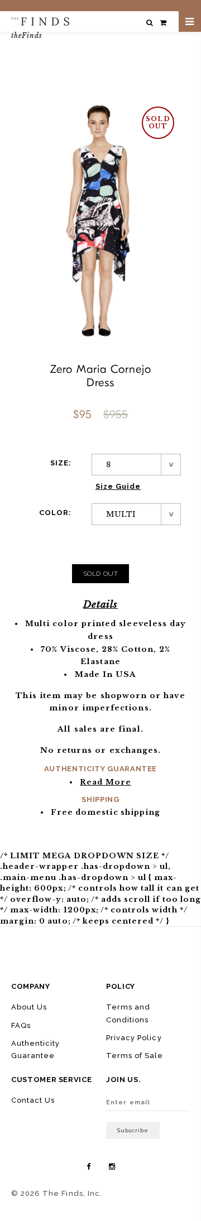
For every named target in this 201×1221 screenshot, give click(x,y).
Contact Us (33, 1100)
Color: (55, 512)
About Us (29, 1007)
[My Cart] (163, 22)
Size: (60, 463)
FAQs (21, 1025)
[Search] (149, 22)
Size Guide (118, 486)
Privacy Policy (134, 1037)
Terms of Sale (135, 1055)
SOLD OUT (100, 574)
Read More (105, 782)
